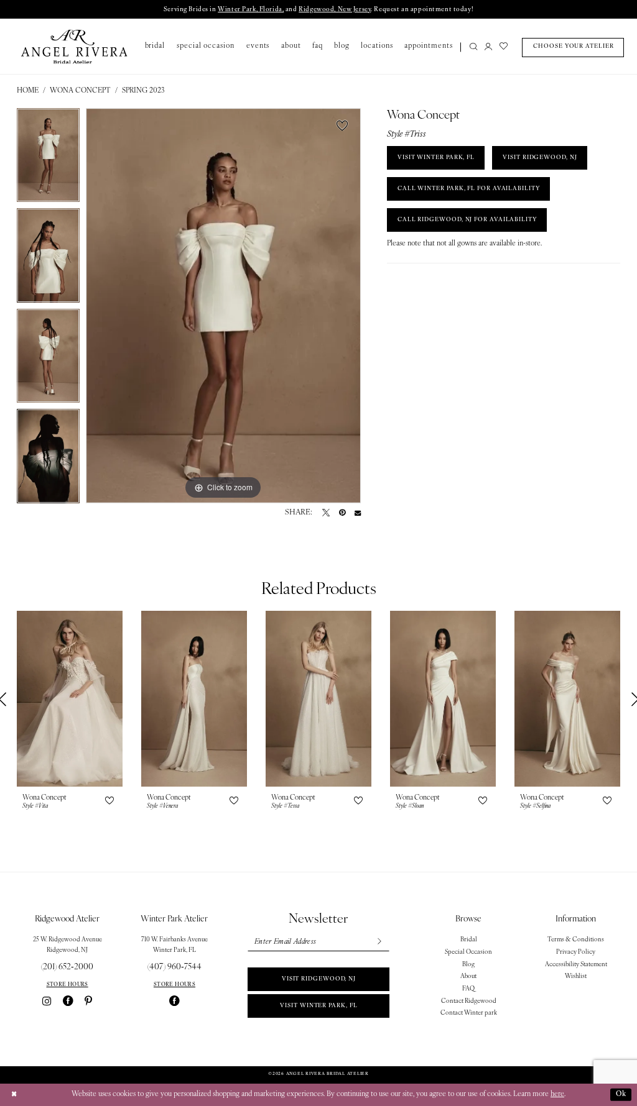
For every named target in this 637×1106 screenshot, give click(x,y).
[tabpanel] (48, 158)
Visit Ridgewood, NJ (319, 979)
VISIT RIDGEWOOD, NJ (540, 157)
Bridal (468, 940)
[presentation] (70, 699)
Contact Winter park (468, 1013)
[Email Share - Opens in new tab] (358, 513)
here (557, 1094)
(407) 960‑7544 (174, 967)
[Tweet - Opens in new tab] (326, 512)
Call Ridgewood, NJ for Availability (467, 219)
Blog (468, 964)
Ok (621, 1094)
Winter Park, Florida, (251, 9)
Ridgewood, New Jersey (335, 9)
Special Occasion (468, 952)
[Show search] (474, 47)
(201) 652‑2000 (67, 967)
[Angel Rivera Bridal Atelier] (74, 46)
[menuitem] (470, 47)
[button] (488, 47)
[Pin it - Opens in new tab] (342, 512)
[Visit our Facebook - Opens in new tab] (68, 1001)
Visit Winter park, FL (318, 1005)
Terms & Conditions (575, 940)
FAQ (468, 989)
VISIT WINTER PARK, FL (436, 157)
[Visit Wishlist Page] (503, 47)
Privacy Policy (575, 952)
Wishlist (576, 976)
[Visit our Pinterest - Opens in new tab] (88, 1001)
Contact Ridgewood (468, 1001)
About (468, 976)
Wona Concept (80, 90)
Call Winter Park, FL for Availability (469, 188)
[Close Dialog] (14, 1095)
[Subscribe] (379, 942)
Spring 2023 (143, 90)
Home (28, 90)
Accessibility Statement (576, 964)
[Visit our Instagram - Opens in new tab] (46, 1001)
